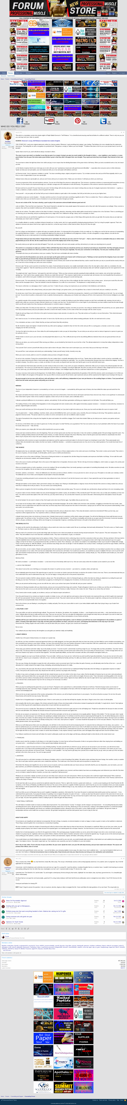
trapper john (112, 947)
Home (4, 73)
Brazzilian (62, 945)
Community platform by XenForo (63, 1103)
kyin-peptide (115, 945)
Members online (7, 943)
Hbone (119, 902)
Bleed (50, 948)
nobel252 (79, 947)
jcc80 (9, 947)
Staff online (5, 933)
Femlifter (4, 129)
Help (118, 1100)
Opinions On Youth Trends (14, 922)
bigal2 (90, 947)
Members (28, 73)
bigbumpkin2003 (117, 912)
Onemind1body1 (73, 947)
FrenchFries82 (117, 907)
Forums (10, 73)
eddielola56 (19, 947)
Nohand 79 (17, 948)
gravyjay (74, 945)
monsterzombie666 (49, 945)
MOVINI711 (11, 948)
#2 (123, 858)
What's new (18, 73)
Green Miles (68, 945)
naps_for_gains (96, 947)
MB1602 (23, 948)
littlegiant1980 (58, 947)
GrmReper (92, 945)
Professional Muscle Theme (9, 1100)
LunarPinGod (44, 947)
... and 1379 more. (6, 950)
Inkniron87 (65, 947)
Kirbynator (40, 948)
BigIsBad (4, 945)
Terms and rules (103, 1100)
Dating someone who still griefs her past (19, 916)
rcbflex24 (108, 945)
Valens (39, 947)
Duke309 (46, 948)
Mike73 (117, 947)
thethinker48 (80, 945)
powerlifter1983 (9, 913)
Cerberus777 (118, 923)
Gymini (7, 907)
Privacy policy (112, 1100)
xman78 (14, 947)
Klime (53, 948)
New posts (3, 76)
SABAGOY (4, 948)
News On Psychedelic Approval (16, 900)
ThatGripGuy (33, 947)
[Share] (121, 132)
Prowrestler (28, 948)
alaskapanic (5, 947)
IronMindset (98, 945)
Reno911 (16, 945)
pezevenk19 (51, 947)
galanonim (86, 945)
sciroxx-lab (85, 947)
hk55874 (42, 945)
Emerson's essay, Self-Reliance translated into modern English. (41, 141)
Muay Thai (118, 918)
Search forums (11, 76)
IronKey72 (121, 945)
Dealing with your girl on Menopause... (18, 906)
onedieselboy (10, 945)
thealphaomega (104, 947)
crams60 (57, 945)
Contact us (95, 1100)
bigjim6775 (34, 948)
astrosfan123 (31, 945)
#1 (123, 132)
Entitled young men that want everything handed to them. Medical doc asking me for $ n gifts (36, 911)
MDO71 (123, 968)
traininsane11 (26, 947)
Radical (104, 945)
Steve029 (122, 947)
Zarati (7, 918)
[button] (23, 73)
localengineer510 (23, 945)
